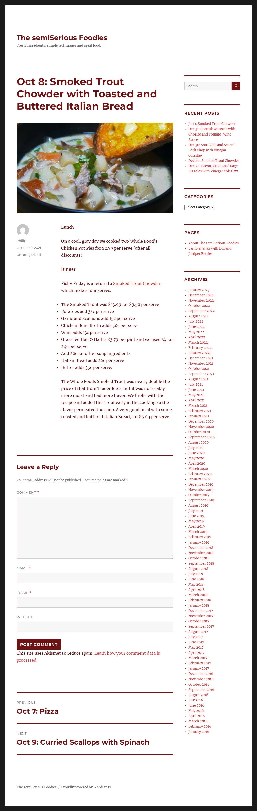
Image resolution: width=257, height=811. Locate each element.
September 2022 (201, 311)
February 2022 (200, 348)
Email (24, 593)
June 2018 (196, 579)
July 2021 (195, 384)
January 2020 (199, 479)
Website (25, 617)
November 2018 (200, 553)
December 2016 (200, 674)
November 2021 (200, 363)
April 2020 (196, 463)
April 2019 (196, 526)
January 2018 (198, 605)
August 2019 (198, 505)
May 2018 (196, 584)
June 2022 (196, 327)
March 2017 (197, 658)
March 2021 (197, 405)
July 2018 (195, 574)
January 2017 (198, 668)
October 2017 (198, 621)
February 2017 (199, 663)
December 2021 (200, 358)
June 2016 (196, 705)
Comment (28, 492)
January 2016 (198, 732)
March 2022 (198, 342)
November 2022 (201, 300)
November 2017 (200, 616)
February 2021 (199, 411)
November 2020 (201, 427)
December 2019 (200, 484)
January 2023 (198, 290)
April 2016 (196, 716)
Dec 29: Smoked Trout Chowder (213, 161)
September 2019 (201, 500)
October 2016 (199, 684)
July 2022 (195, 321)
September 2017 (201, 626)
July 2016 (195, 700)
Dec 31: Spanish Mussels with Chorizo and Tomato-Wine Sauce (211, 134)
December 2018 (200, 548)
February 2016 (199, 726)
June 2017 (196, 642)
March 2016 (198, 721)
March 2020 (198, 469)
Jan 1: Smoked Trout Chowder (212, 124)
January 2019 (198, 542)
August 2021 (198, 379)
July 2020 (195, 448)
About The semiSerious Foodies (213, 243)
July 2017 (195, 637)
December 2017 (200, 611)
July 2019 (195, 511)
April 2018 (196, 590)
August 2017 (198, 632)
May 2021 (196, 395)
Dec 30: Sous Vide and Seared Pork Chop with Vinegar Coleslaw (211, 150)
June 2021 (196, 390)
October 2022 (199, 306)
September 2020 (201, 437)
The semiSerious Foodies (62, 37)
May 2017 (196, 647)
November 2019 (201, 490)
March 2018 (197, 595)
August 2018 (198, 569)
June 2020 (196, 453)
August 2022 (198, 316)
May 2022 (196, 332)
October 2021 (198, 369)
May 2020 (196, 458)
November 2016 (201, 679)
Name (24, 568)
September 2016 (201, 690)
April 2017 (196, 653)
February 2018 (199, 600)
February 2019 (199, 537)
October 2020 (199, 432)
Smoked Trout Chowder (136, 283)
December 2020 (201, 421)
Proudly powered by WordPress (86, 787)
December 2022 (201, 295)
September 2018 (201, 563)
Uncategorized (29, 255)
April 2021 (196, 400)
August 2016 (198, 695)
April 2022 (196, 337)
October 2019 (199, 495)
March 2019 (198, 532)
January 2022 (199, 353)
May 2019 (196, 521)
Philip (21, 241)
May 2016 (196, 711)
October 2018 (198, 558)
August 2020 (198, 442)
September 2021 (201, 374)
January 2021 (198, 416)
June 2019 (196, 516)
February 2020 (200, 474)
